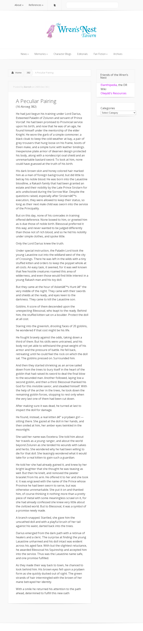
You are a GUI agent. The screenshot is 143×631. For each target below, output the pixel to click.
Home (18, 72)
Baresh (27, 86)
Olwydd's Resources (113, 93)
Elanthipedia (109, 85)
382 (28, 72)
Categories (108, 108)
